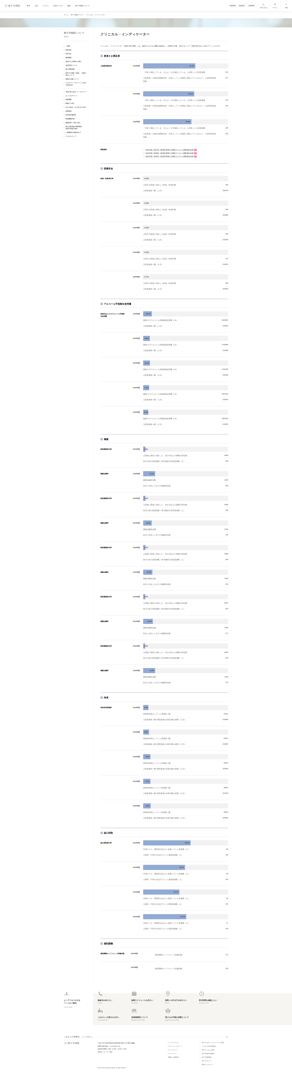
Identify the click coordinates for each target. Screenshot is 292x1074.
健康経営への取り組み (73, 122)
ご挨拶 (68, 46)
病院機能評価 (70, 119)
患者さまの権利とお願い (74, 61)
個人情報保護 (70, 69)
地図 (133, 1043)
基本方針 (69, 54)
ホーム (66, 15)
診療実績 (69, 111)
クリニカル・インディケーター (76, 107)
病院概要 (69, 99)
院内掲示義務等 (71, 115)
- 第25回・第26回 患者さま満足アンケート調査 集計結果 (169, 153)
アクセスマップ (71, 136)
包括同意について (71, 65)
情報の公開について (72, 79)
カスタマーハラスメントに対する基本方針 (76, 84)
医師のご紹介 (70, 103)
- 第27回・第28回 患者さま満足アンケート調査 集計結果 (169, 150)
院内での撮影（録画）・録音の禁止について (76, 74)
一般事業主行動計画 (72, 132)
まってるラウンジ (71, 96)
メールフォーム (115, 1046)
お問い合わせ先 (103, 1046)
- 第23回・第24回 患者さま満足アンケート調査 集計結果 (169, 156)
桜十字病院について (77, 15)
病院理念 (69, 50)
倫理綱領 (69, 57)
